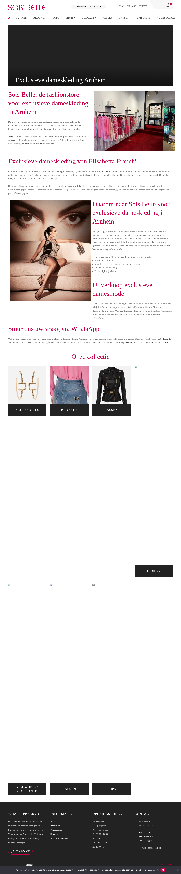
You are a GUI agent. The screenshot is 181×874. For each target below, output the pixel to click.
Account (54, 821)
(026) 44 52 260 (160, 342)
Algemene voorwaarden (60, 838)
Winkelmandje (56, 825)
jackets (26, 136)
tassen (14, 140)
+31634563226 (163, 338)
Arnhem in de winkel (35, 143)
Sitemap (29, 865)
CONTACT (143, 6)
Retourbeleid (55, 834)
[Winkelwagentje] (167, 5)
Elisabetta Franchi (109, 171)
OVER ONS (131, 6)
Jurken (11, 136)
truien (18, 136)
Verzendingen (56, 830)
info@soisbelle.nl (126, 342)
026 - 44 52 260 (145, 832)
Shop (121, 6)
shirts (41, 136)
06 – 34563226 (22, 851)
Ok (163, 870)
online (51, 143)
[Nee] (177, 870)
